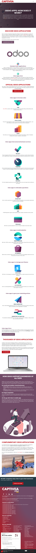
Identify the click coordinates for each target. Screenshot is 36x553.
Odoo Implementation (17, 550)
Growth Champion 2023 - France (7, 522)
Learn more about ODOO (8, 42)
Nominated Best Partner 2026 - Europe (8, 518)
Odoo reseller (27, 546)
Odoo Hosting (27, 542)
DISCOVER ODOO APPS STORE (8, 347)
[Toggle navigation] (33, 1)
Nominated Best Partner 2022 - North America (9, 524)
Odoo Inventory (5, 550)
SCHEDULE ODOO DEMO (18, 496)
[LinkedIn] (9, 507)
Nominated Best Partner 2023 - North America (9, 523)
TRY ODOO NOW (6, 365)
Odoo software (14, 78)
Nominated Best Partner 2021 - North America (9, 525)
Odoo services (27, 545)
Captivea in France (5, 531)
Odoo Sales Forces (5, 551)
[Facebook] (3, 507)
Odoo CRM (4, 108)
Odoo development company (29, 549)
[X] (6, 507)
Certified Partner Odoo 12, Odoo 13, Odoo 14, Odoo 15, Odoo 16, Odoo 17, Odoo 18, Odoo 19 (15, 517)
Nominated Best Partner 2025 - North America (9, 520)
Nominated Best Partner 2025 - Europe (8, 519)
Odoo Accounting (5, 549)
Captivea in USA (5, 530)
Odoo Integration (16, 549)
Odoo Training (27, 544)
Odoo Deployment (27, 541)
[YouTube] (12, 507)
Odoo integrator (20, 465)
